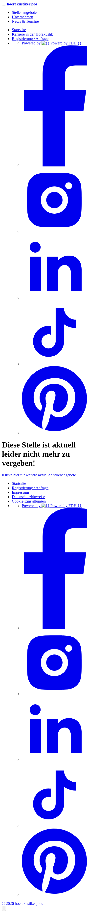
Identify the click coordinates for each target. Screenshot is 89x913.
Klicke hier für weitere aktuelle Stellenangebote (39, 475)
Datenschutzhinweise (28, 497)
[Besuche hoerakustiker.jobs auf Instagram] (54, 231)
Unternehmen (22, 17)
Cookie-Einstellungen (29, 501)
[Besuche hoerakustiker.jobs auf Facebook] (54, 165)
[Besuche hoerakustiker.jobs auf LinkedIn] (54, 297)
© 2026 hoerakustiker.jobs (22, 903)
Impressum (20, 492)
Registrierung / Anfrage (30, 39)
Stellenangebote (24, 12)
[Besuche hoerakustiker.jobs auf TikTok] (54, 364)
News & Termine (25, 21)
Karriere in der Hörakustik (32, 34)
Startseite (19, 30)
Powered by (32, 43)
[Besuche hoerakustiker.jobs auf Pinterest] (54, 432)
